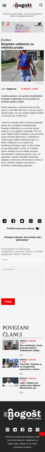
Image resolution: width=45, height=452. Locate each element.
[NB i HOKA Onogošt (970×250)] (22, 27)
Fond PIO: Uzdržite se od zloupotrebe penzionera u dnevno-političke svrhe (31, 368)
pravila (4, 254)
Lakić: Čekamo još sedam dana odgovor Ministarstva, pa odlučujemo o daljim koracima (30, 388)
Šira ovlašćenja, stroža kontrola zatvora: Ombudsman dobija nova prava (31, 349)
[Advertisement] (22, 189)
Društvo (6, 40)
